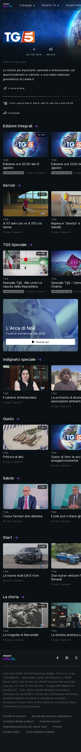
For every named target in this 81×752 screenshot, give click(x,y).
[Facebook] (57, 658)
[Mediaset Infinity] (7, 5)
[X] (76, 658)
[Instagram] (67, 658)
